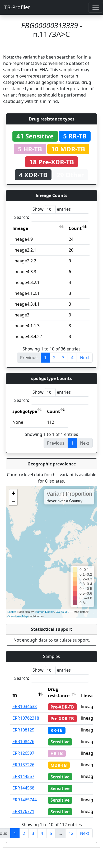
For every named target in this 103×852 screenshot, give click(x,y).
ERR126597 (23, 753)
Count (75, 228)
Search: (21, 217)
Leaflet (11, 611)
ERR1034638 (24, 706)
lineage (20, 228)
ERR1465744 (24, 800)
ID (14, 696)
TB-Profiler (17, 7)
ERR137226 (23, 765)
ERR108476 (23, 741)
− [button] (13, 501)
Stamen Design (44, 611)
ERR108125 (23, 730)
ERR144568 (23, 788)
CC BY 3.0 (62, 611)
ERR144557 (23, 776)
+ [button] (13, 493)
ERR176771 (23, 811)
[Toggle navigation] (95, 7)
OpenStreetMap (17, 616)
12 (71, 833)
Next (84, 357)
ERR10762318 (25, 718)
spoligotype (24, 411)
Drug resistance (58, 692)
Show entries (51, 209)
